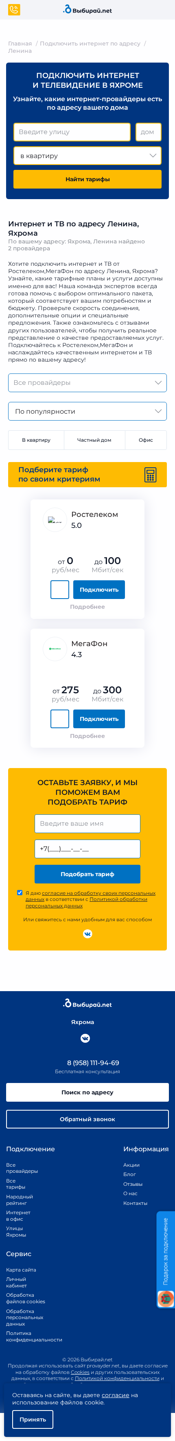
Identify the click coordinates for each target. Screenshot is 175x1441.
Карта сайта (21, 1270)
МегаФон (89, 643)
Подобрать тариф (87, 874)
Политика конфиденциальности (25, 1336)
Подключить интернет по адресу (90, 43)
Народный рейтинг (16, 1200)
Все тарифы (15, 1184)
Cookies (80, 1372)
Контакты (132, 1203)
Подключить (99, 589)
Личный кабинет (16, 1282)
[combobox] (72, 132)
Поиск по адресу (87, 1092)
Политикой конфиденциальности (117, 1378)
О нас (130, 1193)
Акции (131, 1165)
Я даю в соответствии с (90, 899)
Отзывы (132, 1184)
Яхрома (82, 1022)
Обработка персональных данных (24, 1317)
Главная (20, 43)
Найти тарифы (88, 179)
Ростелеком (94, 514)
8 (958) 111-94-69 (92, 1063)
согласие (115, 1395)
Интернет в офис (16, 1215)
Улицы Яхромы (16, 1231)
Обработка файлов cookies (25, 1298)
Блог (129, 1174)
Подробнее (87, 606)
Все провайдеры (16, 1168)
